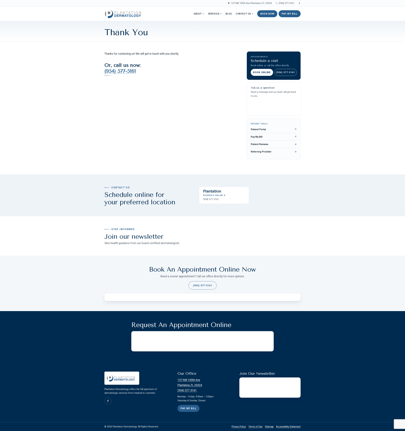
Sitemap (269, 426)
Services (213, 13)
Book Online (262, 72)
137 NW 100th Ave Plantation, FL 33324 (251, 3)
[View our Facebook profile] (299, 3)
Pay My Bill (290, 13)
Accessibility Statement (288, 426)
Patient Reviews (274, 144)
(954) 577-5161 (286, 3)
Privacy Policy (239, 426)
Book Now (267, 13)
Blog (229, 13)
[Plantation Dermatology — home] (124, 13)
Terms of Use (255, 426)
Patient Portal (274, 129)
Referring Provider (274, 151)
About (198, 13)
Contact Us (243, 13)
